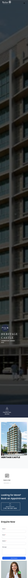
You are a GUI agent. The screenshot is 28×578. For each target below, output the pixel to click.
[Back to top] (23, 572)
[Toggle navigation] (24, 3)
